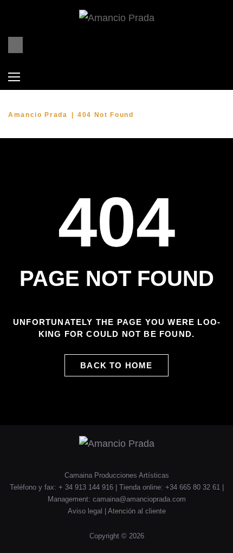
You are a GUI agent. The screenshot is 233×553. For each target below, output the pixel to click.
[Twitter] (179, 45)
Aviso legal (86, 511)
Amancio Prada (38, 115)
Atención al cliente (137, 511)
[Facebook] (149, 45)
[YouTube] (164, 45)
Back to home (116, 365)
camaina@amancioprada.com (139, 499)
